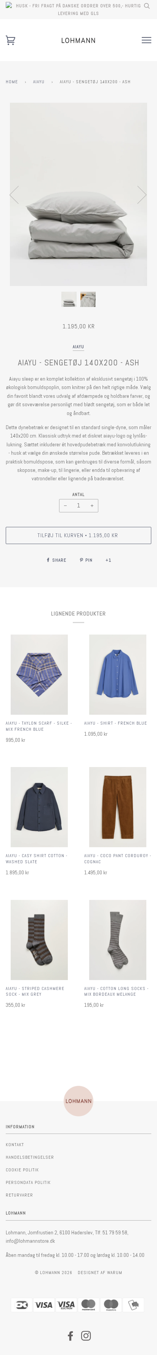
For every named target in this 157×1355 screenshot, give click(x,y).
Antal (78, 494)
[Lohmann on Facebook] (71, 1338)
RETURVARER (19, 1195)
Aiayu (39, 81)
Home (12, 81)
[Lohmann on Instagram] (86, 1338)
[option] (78, 194)
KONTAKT (15, 1144)
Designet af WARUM (100, 1272)
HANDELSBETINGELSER (30, 1157)
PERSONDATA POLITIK (28, 1182)
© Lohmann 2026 (53, 1272)
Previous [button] (19, 194)
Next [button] (137, 194)
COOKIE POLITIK (22, 1170)
